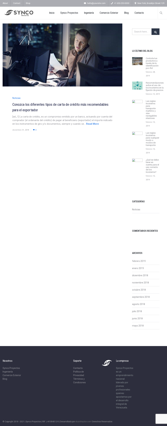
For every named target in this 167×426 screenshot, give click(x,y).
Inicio (51, 12)
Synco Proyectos (69, 12)
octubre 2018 (139, 289)
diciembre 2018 (140, 275)
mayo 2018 (138, 325)
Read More (92, 123)
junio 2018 (137, 318)
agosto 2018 (138, 304)
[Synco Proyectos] (19, 13)
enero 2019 (138, 268)
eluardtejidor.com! (83, 421)
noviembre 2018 (140, 282)
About (5, 3)
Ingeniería (89, 12)
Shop (28, 3)
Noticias (16, 98)
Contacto (139, 12)
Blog (126, 12)
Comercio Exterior (109, 12)
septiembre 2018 (141, 297)
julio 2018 (137, 311)
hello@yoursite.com (96, 3)
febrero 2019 (139, 261)
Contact (16, 3)
